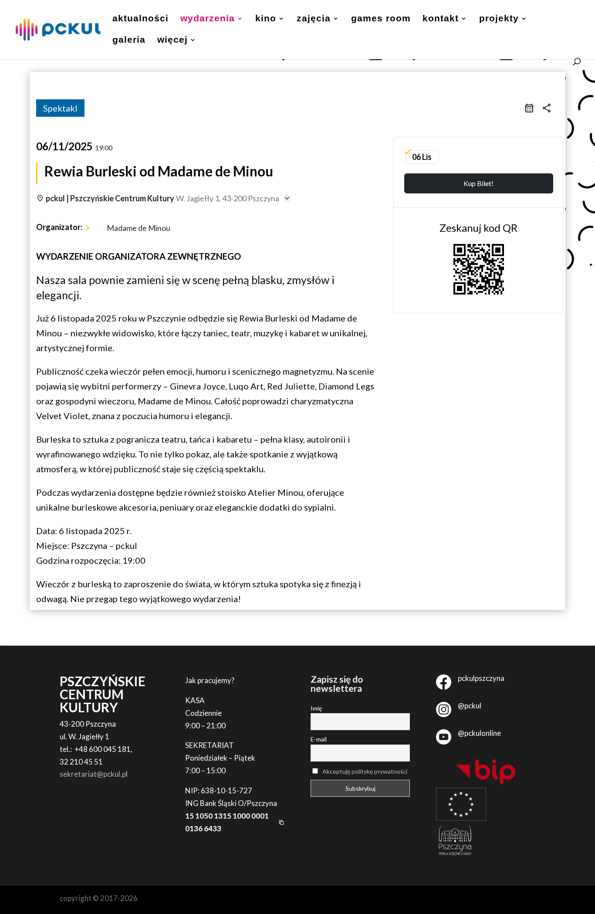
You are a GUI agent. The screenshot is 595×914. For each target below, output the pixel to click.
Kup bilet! (478, 183)
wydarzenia (207, 19)
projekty (499, 19)
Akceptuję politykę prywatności (364, 771)
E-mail (319, 739)
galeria (128, 40)
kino (265, 19)
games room (381, 19)
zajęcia (314, 19)
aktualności (140, 19)
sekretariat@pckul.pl (94, 774)
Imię (316, 708)
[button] (234, 822)
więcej (172, 40)
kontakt (441, 19)
